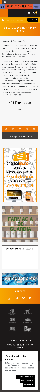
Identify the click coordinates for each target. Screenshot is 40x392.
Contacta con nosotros (20, 341)
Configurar (28, 385)
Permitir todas (27, 381)
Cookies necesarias (25, 377)
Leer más (33, 19)
